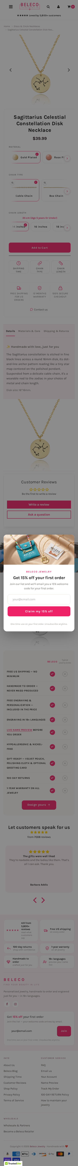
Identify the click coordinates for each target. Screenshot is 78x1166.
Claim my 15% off (39, 611)
